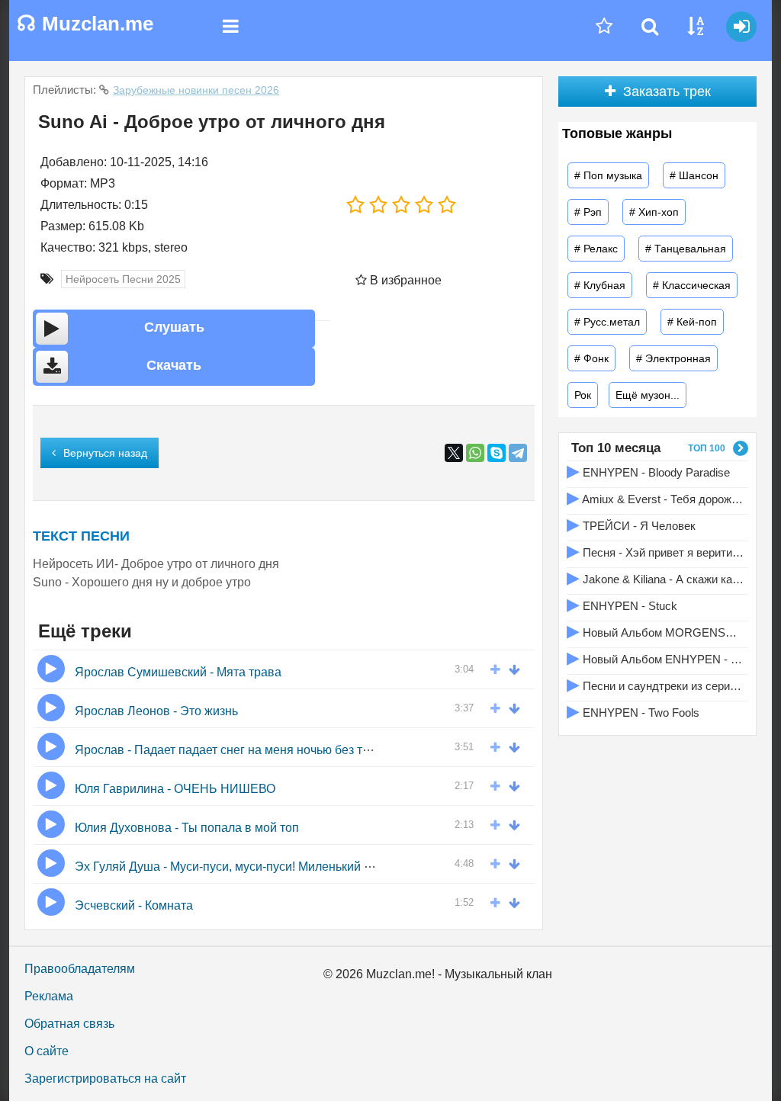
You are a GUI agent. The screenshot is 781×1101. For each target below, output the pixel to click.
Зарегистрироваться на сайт (105, 1078)
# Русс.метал (607, 322)
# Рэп (588, 212)
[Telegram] (518, 453)
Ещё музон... (647, 395)
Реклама (48, 996)
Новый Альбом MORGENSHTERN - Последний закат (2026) (655, 630)
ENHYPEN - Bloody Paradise (648, 470)
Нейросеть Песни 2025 (123, 279)
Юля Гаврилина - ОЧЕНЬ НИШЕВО (175, 788)
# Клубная (599, 285)
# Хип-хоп (654, 212)
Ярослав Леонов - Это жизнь (156, 711)
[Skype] (496, 453)
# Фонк (591, 358)
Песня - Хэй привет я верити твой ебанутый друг (655, 550)
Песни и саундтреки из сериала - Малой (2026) (655, 684)
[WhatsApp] (475, 453)
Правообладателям (79, 968)
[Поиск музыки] (650, 26)
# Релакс (596, 248)
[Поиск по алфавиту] (695, 26)
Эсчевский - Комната (134, 905)
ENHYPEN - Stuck (622, 604)
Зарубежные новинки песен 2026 (196, 90)
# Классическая (692, 285)
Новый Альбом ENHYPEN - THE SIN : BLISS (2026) (655, 657)
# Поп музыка (608, 175)
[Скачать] (518, 669)
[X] (454, 453)
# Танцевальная (685, 248)
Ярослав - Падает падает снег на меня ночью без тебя (229, 749)
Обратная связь (69, 1023)
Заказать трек (667, 91)
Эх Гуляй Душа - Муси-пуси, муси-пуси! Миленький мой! (232, 866)
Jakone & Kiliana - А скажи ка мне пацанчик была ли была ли (655, 577)
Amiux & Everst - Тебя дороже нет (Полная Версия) (655, 497)
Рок (582, 395)
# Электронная (673, 358)
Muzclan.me (85, 23)
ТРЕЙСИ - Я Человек (631, 524)
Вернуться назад (105, 453)
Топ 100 (706, 448)
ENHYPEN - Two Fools (633, 711)
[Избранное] (604, 26)
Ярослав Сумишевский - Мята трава (178, 672)
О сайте (46, 1051)
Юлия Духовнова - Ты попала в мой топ (187, 827)
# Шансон (694, 175)
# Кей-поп (692, 322)
